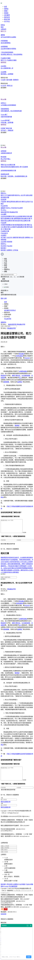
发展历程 (15, 237)
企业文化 (9, 237)
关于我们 (3, 237)
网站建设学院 (13, 212)
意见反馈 (9, 884)
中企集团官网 (13, 886)
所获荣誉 (9, 241)
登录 (2, 27)
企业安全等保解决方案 (8, 216)
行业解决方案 (5, 231)
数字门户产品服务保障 (8, 195)
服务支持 (7, 17)
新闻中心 (3, 244)
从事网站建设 (23, 371)
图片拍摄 (9, 80)
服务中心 (18, 195)
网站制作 (3, 375)
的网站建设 (19, 356)
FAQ (31, 237)
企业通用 (3, 214)
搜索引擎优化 (16, 375)
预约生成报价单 (5, 801)
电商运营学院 (5, 212)
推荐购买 (3, 62)
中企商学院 (4, 206)
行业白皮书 (4, 233)
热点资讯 (3, 246)
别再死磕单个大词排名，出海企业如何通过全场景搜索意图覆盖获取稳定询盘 (17, 568)
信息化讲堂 (28, 195)
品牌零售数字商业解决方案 (22, 218)
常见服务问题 (5, 197)
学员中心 (8, 208)
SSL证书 (3, 85)
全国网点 (9, 250)
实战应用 (3, 199)
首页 (5, 6)
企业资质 (3, 241)
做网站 (6, 8)
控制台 (3, 25)
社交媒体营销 (26, 375)
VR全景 (3, 80)
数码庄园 (21, 237)
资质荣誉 (3, 239)
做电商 (6, 13)
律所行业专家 (25, 201)
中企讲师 (20, 208)
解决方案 (7, 19)
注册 (5, 298)
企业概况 (3, 235)
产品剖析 (3, 201)
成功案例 (7, 15)
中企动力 (27, 358)
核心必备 (3, 99)
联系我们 (3, 248)
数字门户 (3, 31)
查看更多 (3, 322)
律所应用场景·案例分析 (14, 201)
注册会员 (3, 29)
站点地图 (22, 884)
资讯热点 (13, 310)
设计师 (23, 195)
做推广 (6, 11)
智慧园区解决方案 (20, 225)
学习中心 (3, 210)
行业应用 (3, 222)
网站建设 (21, 354)
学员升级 (14, 208)
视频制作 (16, 80)
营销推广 (17, 425)
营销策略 (6, 382)
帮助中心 (3, 193)
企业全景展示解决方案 (22, 216)
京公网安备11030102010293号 (22, 890)
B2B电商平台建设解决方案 (18, 227)
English (6, 886)
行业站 (27, 884)
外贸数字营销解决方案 (8, 225)
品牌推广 (20, 382)
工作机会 (15, 250)
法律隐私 (27, 237)
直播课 (3, 208)
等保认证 (9, 85)
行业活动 (9, 246)
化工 (20, 377)
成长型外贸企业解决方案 (22, 220)
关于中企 (7, 21)
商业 (2, 497)
